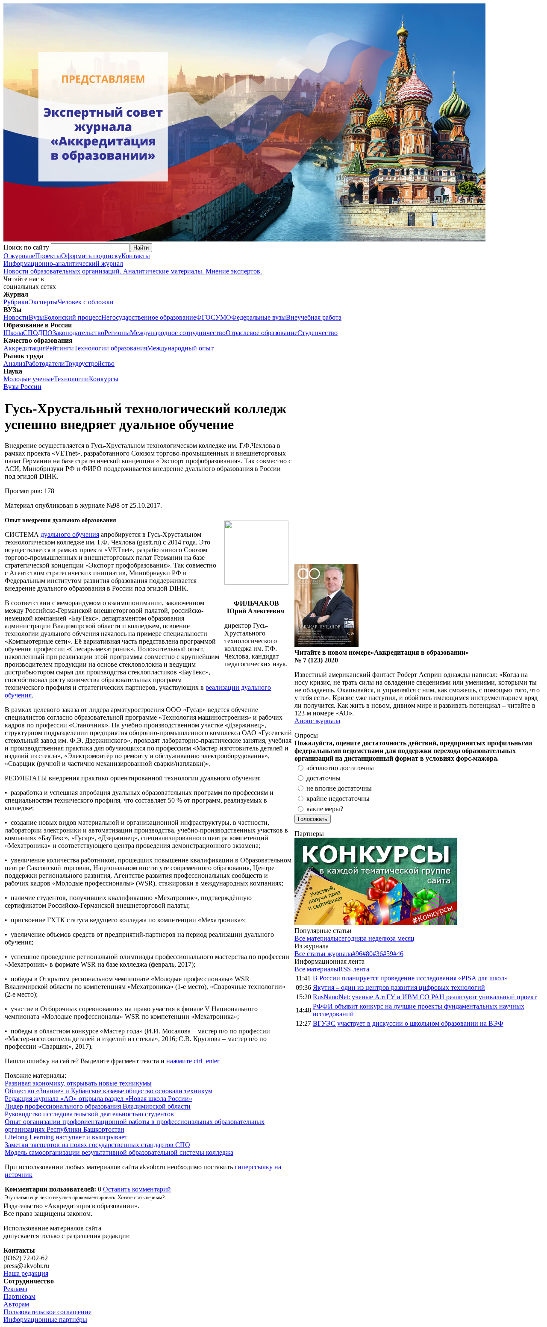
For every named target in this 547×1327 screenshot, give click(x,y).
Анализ (14, 363)
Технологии (71, 379)
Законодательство (78, 332)
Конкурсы (103, 379)
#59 (388, 953)
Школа (13, 332)
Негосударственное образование (148, 317)
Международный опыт (180, 348)
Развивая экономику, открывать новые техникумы (78, 1083)
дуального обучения (70, 534)
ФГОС (205, 317)
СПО (30, 332)
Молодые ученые (28, 379)
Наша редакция (25, 1273)
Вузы (36, 317)
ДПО (45, 332)
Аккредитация (24, 348)
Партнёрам (19, 1296)
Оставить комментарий (137, 1189)
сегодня (349, 938)
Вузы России (22, 386)
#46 (398, 953)
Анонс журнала (317, 720)
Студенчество (317, 332)
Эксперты (43, 302)
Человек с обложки (86, 302)
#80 (367, 953)
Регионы (117, 332)
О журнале (19, 255)
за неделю (375, 938)
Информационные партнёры (45, 1319)
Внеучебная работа (313, 317)
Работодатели (45, 363)
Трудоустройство (90, 363)
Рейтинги (60, 348)
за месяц (402, 938)
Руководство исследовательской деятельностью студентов (89, 1114)
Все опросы (525, 735)
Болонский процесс (72, 317)
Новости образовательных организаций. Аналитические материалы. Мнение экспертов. (132, 267)
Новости (16, 317)
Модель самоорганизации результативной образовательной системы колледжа (119, 1152)
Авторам (16, 1304)
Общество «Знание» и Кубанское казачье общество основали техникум (108, 1091)
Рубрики (16, 302)
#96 (357, 953)
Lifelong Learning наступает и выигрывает (66, 1137)
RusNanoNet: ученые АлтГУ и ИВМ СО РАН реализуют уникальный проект (425, 996)
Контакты (135, 255)
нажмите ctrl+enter (192, 1061)
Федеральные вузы (258, 317)
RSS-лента (353, 969)
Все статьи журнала (323, 953)
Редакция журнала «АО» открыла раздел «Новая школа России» (98, 1098)
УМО (223, 317)
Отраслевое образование (261, 332)
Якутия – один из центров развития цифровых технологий (399, 987)
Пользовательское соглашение (47, 1311)
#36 (378, 953)
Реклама (15, 1288)
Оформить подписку (91, 255)
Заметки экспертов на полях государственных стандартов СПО (97, 1144)
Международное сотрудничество (178, 332)
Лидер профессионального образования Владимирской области (98, 1106)
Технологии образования (110, 348)
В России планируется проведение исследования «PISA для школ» (410, 978)
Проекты (48, 255)
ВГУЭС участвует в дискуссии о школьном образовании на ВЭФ (408, 1023)
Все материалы (316, 938)
